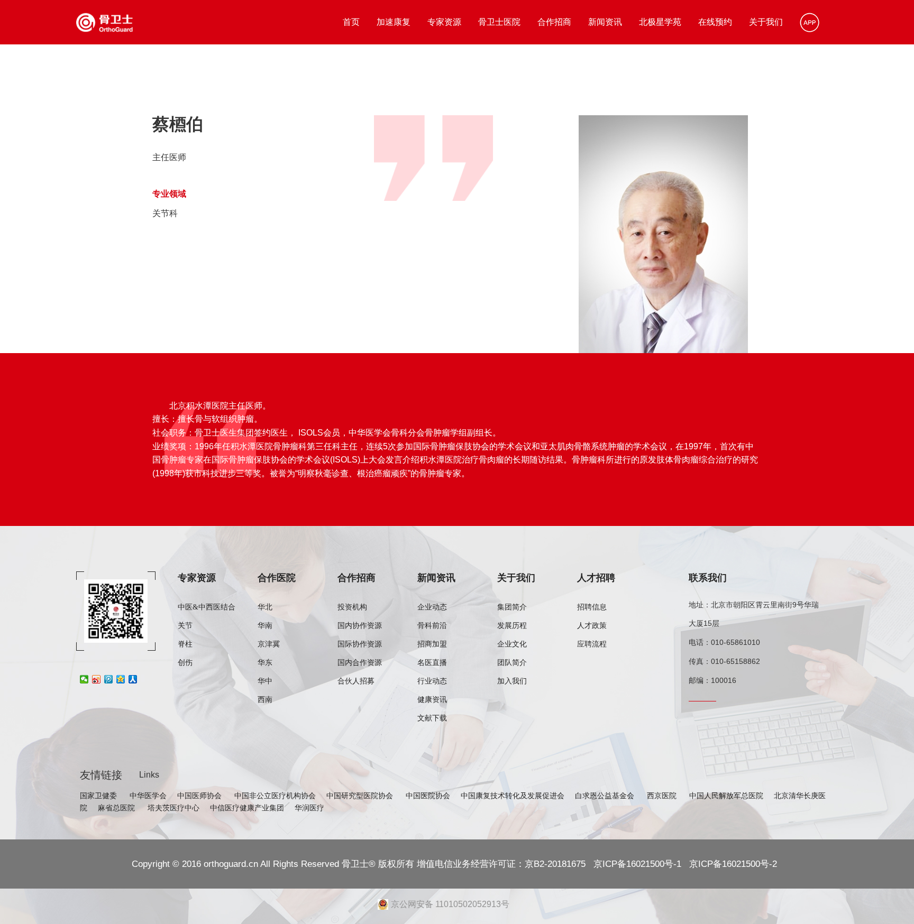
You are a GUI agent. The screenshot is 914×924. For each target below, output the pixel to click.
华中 (265, 681)
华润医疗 (309, 807)
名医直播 (432, 663)
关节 (185, 626)
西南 (265, 700)
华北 (265, 607)
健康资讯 (432, 700)
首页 (351, 21)
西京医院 (663, 795)
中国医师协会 (200, 795)
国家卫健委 (99, 795)
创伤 (185, 663)
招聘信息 (592, 607)
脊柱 (185, 644)
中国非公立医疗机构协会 (275, 795)
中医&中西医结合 (206, 607)
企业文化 (512, 644)
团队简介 (512, 663)
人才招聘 (596, 577)
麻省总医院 (117, 807)
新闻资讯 (605, 21)
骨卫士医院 (499, 21)
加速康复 (393, 21)
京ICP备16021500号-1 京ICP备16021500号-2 (684, 863)
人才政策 (592, 626)
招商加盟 (432, 644)
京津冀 (269, 644)
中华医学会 (148, 795)
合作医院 (277, 577)
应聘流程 (592, 644)
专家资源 (444, 21)
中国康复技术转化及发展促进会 (512, 795)
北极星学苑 (660, 21)
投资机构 (352, 607)
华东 (265, 663)
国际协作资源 (359, 644)
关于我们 (766, 21)
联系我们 (708, 577)
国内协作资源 (359, 626)
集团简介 (512, 607)
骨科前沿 (432, 626)
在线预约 (715, 21)
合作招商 (554, 21)
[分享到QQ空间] (120, 679)
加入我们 (512, 681)
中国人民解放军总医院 (726, 795)
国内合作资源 (359, 663)
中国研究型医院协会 (360, 795)
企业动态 (432, 607)
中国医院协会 (428, 795)
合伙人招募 (355, 681)
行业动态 (432, 681)
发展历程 (512, 626)
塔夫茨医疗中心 (173, 807)
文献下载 (432, 718)
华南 (265, 626)
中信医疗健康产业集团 (247, 807)
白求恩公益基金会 (605, 795)
